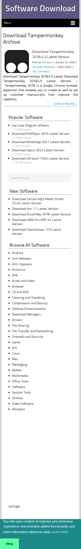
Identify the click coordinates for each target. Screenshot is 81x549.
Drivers (17, 320)
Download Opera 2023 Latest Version (38, 152)
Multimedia (20, 376)
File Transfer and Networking (32, 331)
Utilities (17, 398)
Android (17, 253)
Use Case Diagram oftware (30, 127)
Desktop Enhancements (28, 309)
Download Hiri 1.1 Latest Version (35, 209)
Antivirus (18, 270)
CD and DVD (20, 292)
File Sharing (20, 325)
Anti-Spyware (22, 264)
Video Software (22, 404)
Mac (15, 359)
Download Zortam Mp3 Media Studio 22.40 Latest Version (38, 201)
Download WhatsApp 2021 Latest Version (41, 144)
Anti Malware (21, 258)
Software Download (40, 8)
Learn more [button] (60, 532)
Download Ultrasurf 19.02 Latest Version (40, 160)
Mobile (16, 370)
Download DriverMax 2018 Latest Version (41, 214)
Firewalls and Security (27, 337)
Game (16, 342)
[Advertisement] (40, 458)
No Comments (41, 71)
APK (15, 275)
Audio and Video (23, 281)
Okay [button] (9, 543)
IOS (14, 348)
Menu (7, 23)
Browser (38, 66)
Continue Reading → (66, 103)
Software (47, 62)
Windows (49, 66)
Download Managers (26, 314)
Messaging (19, 364)
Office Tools (20, 381)
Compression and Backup (29, 303)
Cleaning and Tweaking (28, 298)
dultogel (14, 506)
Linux (16, 353)
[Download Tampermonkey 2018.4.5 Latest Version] (16, 61)
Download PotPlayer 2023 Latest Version (41, 136)
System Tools (21, 392)
